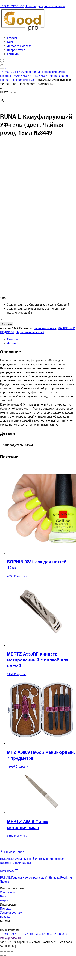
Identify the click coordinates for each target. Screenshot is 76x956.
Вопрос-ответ (16, 50)
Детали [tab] (11, 343)
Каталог (12, 38)
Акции (4, 900)
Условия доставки (12, 912)
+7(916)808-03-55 (60, 934)
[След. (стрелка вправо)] (5, 955)
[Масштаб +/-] (1, 951)
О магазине (7, 892)
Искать (4, 92)
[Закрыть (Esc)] (12, 951)
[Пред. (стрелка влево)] (1, 955)
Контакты (13, 54)
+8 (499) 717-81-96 (12, 6)
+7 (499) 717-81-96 (12, 934)
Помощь (5, 908)
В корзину (6, 324)
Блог (10, 42)
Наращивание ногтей (30, 332)
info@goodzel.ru (10, 938)
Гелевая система (45, 328)
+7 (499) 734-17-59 (12, 72)
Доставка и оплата (19, 46)
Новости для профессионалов (45, 6)
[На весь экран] (5, 951)
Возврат (5, 916)
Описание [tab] (13, 339)
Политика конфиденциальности (37, 946)
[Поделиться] (8, 951)
